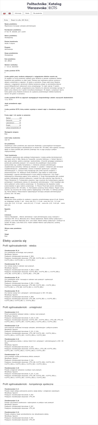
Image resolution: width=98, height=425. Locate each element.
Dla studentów (37, 13)
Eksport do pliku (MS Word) (19, 20)
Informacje (18, 13)
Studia (27, 13)
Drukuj (6, 20)
